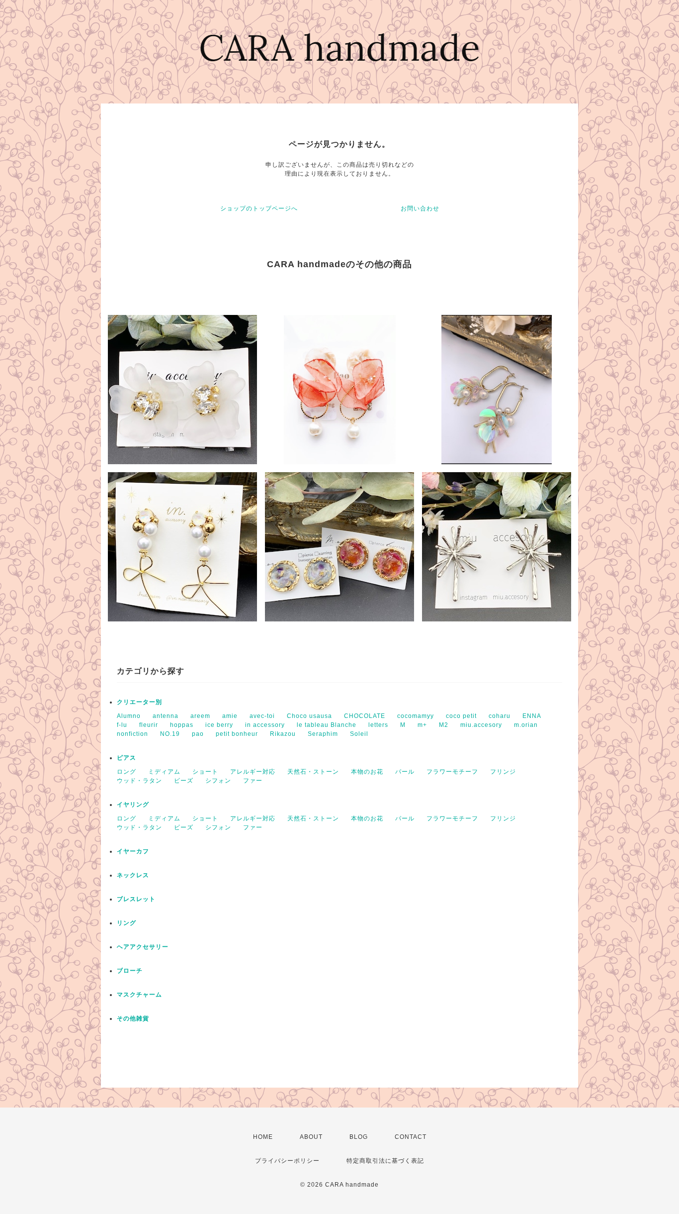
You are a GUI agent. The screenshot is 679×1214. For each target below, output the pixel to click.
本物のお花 (367, 771)
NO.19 (170, 733)
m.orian (526, 724)
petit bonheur (237, 733)
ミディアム (164, 771)
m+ (422, 724)
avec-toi (262, 715)
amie (230, 715)
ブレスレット (136, 899)
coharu (499, 715)
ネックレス (133, 875)
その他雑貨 (133, 1018)
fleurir (148, 724)
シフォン (218, 780)
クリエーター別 (139, 702)
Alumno (129, 715)
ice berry (219, 724)
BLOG (358, 1136)
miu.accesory (481, 724)
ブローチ (130, 970)
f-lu (122, 724)
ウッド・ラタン (139, 780)
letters (378, 724)
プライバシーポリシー (287, 1160)
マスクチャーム (139, 994)
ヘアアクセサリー (143, 946)
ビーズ (183, 780)
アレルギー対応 (252, 771)
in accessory (265, 724)
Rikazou (283, 733)
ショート (205, 771)
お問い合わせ (420, 208)
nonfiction (132, 733)
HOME (263, 1136)
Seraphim (323, 733)
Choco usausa (309, 715)
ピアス (126, 757)
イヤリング (133, 804)
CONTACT (410, 1136)
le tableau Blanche (326, 724)
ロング (126, 771)
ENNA (531, 715)
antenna (165, 715)
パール (405, 771)
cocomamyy (415, 715)
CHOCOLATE (364, 715)
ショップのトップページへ (259, 208)
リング (126, 922)
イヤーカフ (133, 851)
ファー (252, 780)
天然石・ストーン (313, 771)
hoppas (181, 724)
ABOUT (311, 1136)
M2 (443, 724)
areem (200, 715)
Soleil (359, 733)
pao (198, 733)
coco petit (461, 715)
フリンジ (503, 771)
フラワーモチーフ (452, 771)
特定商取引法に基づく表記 (385, 1160)
